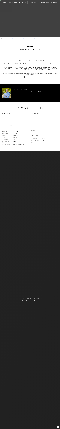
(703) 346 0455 (32, 92)
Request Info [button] (29, 76)
